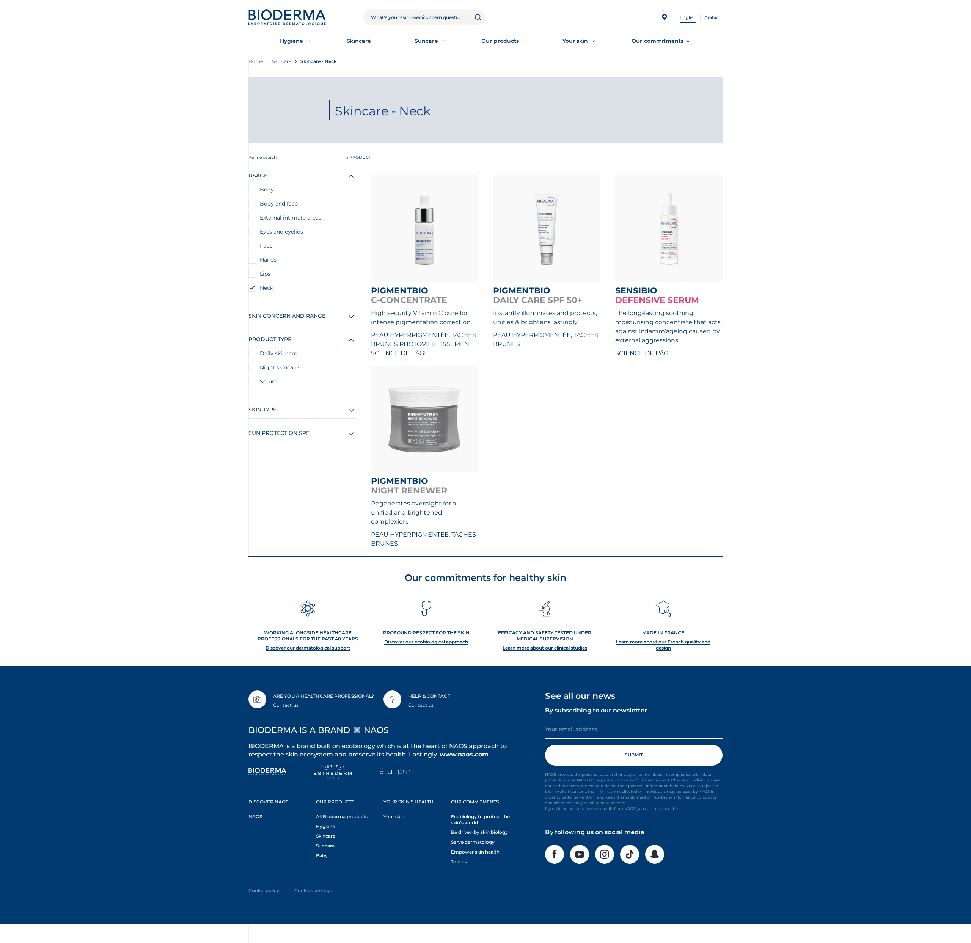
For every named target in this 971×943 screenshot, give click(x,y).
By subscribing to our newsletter (596, 710)
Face (266, 245)
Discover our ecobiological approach (426, 642)
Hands (268, 259)
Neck (266, 287)
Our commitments (657, 41)
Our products (500, 41)
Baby (322, 855)
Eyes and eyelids (281, 231)
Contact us (286, 705)
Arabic (711, 17)
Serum (269, 381)
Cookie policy (263, 890)
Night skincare (279, 367)
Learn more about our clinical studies (545, 648)
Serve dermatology (473, 842)
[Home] (287, 17)
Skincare (359, 41)
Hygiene (291, 41)
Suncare (426, 41)
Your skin (575, 41)
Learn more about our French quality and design (663, 645)
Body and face (279, 203)
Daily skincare (278, 353)
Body (267, 189)
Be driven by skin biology (479, 832)
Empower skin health (475, 852)
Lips (265, 273)
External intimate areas (290, 217)
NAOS (255, 816)
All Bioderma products (342, 816)
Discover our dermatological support (308, 648)
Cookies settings (313, 890)
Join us (459, 862)
